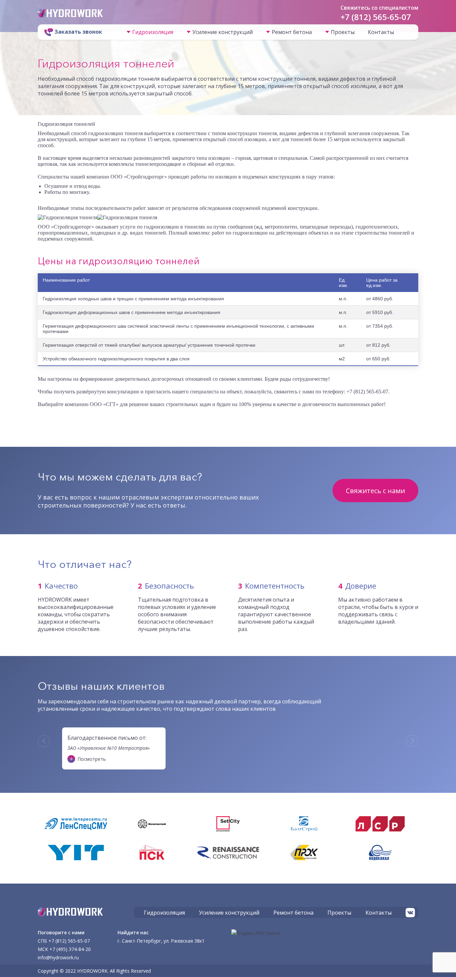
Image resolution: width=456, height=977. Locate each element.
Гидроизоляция (152, 32)
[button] (44, 741)
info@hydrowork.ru (58, 957)
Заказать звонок (77, 31)
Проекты (343, 32)
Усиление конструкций (222, 32)
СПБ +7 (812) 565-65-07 (64, 941)
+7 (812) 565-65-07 (375, 16)
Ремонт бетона (292, 32)
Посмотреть (91, 759)
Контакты (381, 32)
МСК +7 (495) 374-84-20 (64, 949)
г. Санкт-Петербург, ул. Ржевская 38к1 (161, 941)
